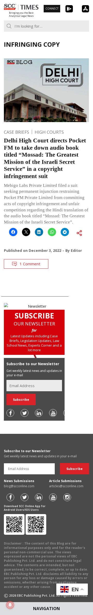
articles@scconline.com (66, 486)
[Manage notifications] (10, 605)
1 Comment (30, 263)
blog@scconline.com (19, 486)
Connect (51, 8)
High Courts (49, 132)
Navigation (46, 608)
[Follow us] (10, 413)
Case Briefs (16, 132)
